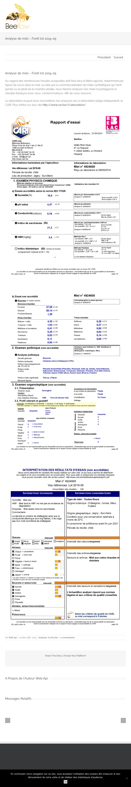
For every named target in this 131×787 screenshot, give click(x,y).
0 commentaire (67, 637)
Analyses (42, 637)
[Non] (126, 778)
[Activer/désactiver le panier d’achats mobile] (118, 5)
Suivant (118, 57)
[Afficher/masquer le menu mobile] (124, 5)
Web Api (13, 637)
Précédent (104, 57)
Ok (65, 781)
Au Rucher (53, 637)
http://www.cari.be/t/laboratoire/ (64, 105)
